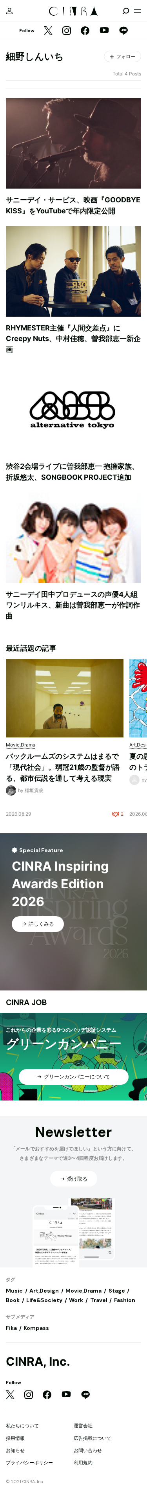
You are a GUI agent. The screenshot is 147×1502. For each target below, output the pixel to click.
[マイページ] (9, 11)
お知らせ (15, 1450)
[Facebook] (85, 31)
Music (14, 1290)
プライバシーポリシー (29, 1462)
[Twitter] (48, 31)
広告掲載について (92, 1438)
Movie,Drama (83, 1290)
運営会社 (83, 1426)
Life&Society (44, 1300)
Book (13, 1300)
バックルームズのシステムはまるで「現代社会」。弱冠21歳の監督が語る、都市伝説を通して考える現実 (63, 767)
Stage (117, 1290)
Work (76, 1300)
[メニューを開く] (137, 11)
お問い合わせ (88, 1450)
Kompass (36, 1328)
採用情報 (15, 1438)
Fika (11, 1328)
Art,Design (44, 1290)
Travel (98, 1300)
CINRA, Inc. (38, 1361)
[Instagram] (66, 31)
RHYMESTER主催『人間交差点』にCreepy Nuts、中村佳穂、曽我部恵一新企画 (73, 339)
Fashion (124, 1300)
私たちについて (22, 1426)
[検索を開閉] (126, 11)
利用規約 (83, 1462)
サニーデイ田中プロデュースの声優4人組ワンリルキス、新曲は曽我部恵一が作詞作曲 (73, 605)
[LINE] (123, 31)
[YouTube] (104, 31)
